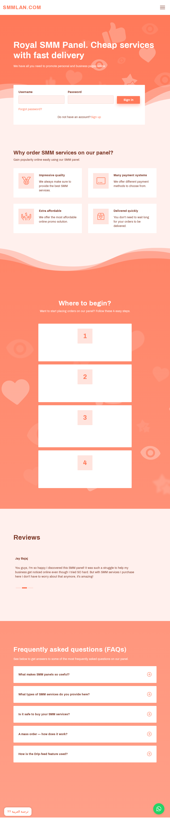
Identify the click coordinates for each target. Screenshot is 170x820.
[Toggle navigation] (162, 7)
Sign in (129, 99)
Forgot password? (30, 109)
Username (25, 92)
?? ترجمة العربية (17, 811)
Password (75, 92)
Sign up (96, 117)
